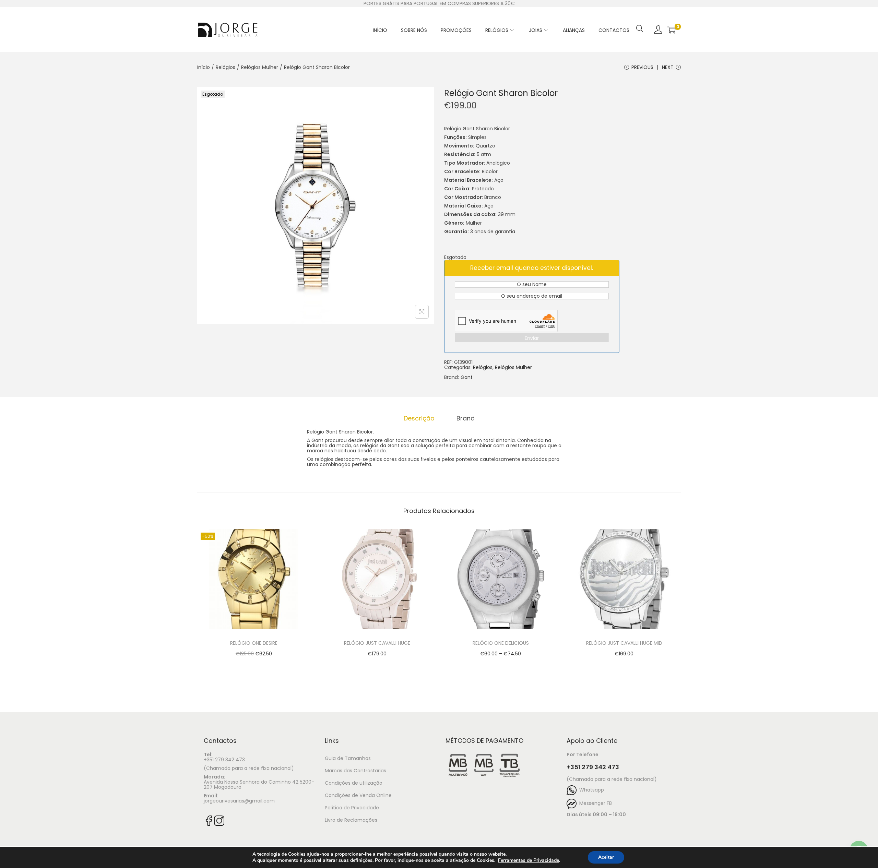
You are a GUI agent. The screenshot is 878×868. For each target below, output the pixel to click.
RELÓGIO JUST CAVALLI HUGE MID (624, 643)
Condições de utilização (353, 783)
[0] (671, 30)
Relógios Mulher (259, 67)
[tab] (419, 418)
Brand (465, 418)
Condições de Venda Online (358, 795)
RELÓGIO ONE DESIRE (253, 643)
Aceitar (606, 857)
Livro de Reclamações (351, 820)
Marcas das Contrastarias (355, 770)
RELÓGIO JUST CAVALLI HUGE (377, 643)
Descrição (419, 418)
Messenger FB (594, 803)
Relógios (225, 67)
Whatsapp (590, 789)
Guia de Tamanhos (348, 758)
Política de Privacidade (352, 807)
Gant (467, 377)
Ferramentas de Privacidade (528, 860)
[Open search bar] (639, 19)
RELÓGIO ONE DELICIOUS (501, 643)
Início (203, 67)
